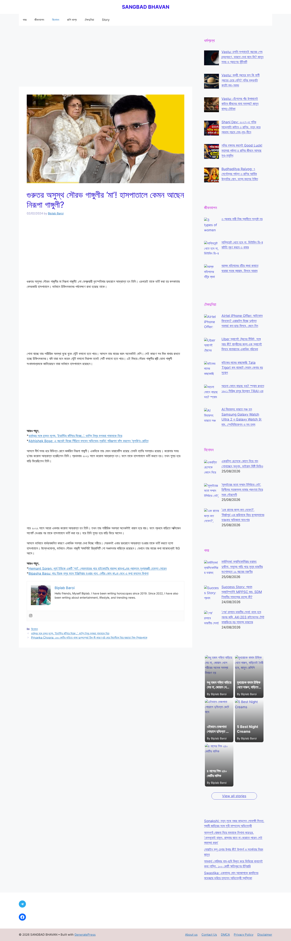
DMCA (225, 934)
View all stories (234, 796)
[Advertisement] (105, 57)
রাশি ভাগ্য (72, 20)
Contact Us (209, 934)
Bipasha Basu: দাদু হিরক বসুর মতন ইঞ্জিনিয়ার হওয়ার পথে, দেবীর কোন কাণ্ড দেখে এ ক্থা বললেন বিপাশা (88, 573)
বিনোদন (55, 20)
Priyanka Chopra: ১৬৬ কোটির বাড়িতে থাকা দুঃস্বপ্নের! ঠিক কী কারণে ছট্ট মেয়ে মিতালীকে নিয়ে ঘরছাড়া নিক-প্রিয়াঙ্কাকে (89, 637)
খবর (25, 20)
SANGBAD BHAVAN (145, 7)
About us (191, 934)
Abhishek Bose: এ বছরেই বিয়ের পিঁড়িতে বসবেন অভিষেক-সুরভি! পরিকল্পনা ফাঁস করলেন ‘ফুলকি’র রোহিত (88, 441)
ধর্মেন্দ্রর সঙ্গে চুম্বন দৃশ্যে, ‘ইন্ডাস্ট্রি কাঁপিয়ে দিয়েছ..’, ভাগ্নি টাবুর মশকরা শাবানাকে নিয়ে (75, 436)
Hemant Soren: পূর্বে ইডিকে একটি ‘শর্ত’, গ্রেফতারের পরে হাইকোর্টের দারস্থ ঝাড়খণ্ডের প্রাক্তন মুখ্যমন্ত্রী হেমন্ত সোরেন (98, 568)
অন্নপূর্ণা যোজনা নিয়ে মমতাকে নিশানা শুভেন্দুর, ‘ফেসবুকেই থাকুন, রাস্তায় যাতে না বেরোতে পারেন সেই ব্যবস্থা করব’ (233, 838)
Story (105, 20)
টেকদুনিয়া (89, 20)
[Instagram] (30, 616)
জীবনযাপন (39, 20)
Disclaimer (264, 934)
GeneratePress (85, 934)
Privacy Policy (243, 934)
